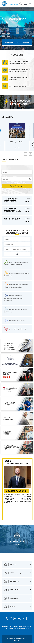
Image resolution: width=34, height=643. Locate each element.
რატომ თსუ (17, 55)
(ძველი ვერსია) (14, 4)
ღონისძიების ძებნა (18, 186)
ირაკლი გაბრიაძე (16, 491)
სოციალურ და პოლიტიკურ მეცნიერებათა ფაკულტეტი (16, 286)
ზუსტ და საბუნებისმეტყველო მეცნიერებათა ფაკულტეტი (16, 264)
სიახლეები (8, 117)
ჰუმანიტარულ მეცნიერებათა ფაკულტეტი (16, 275)
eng (30, 4)
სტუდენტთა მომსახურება (17, 42)
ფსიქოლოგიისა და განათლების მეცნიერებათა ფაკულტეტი (13, 298)
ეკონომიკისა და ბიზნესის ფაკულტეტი (15, 311)
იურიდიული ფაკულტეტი (17, 329)
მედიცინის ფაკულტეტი (16, 320)
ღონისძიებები (10, 160)
